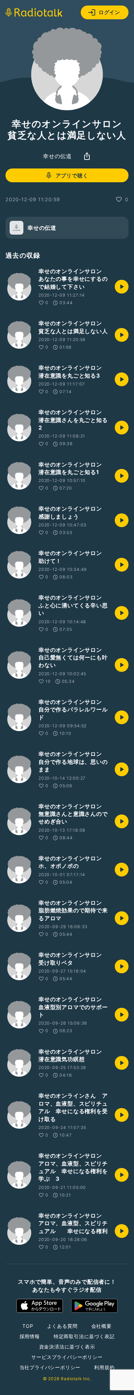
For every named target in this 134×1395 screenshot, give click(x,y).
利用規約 (104, 1367)
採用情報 (30, 1336)
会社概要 (101, 1326)
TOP (27, 1326)
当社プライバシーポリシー (50, 1367)
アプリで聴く (72, 175)
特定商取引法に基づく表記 (84, 1336)
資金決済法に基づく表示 (67, 1347)
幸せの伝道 (57, 156)
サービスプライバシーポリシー (66, 1357)
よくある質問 (62, 1326)
